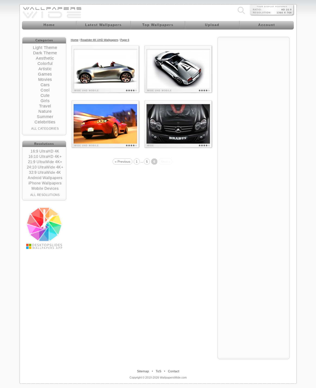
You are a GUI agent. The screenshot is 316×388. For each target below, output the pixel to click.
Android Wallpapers (45, 178)
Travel (45, 106)
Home (74, 40)
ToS (158, 371)
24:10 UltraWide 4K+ (45, 167)
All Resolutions (45, 195)
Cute (45, 95)
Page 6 (124, 40)
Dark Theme (45, 53)
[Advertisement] (253, 109)
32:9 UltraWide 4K (45, 172)
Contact (173, 371)
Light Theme (45, 47)
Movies (45, 79)
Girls (45, 100)
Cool (45, 90)
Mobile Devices (45, 188)
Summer (45, 116)
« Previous (122, 161)
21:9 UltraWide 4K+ (45, 162)
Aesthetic (45, 58)
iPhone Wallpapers (45, 183)
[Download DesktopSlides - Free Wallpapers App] (44, 228)
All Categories (45, 128)
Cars (45, 84)
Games (45, 74)
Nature (45, 111)
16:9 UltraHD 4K (45, 151)
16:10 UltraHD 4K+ (45, 157)
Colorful (45, 63)
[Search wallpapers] (241, 14)
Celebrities (45, 122)
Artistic (45, 69)
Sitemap (143, 371)
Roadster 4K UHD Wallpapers (99, 40)
